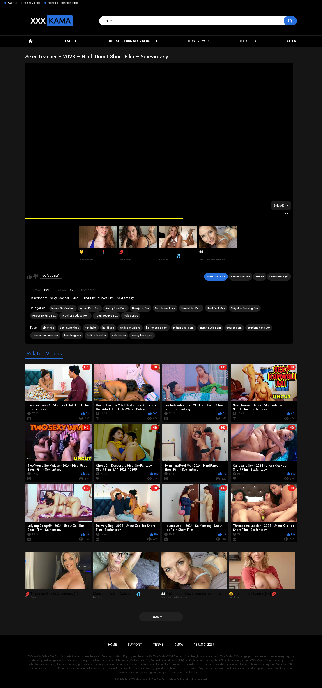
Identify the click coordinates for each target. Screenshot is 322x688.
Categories (248, 41)
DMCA (178, 644)
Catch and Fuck (165, 308)
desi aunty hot (69, 327)
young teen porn (142, 335)
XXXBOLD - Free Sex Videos (23, 2)
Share (259, 276)
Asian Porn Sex (90, 308)
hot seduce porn (157, 327)
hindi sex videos (130, 327)
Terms (158, 644)
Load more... (161, 617)
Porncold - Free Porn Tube (63, 2)
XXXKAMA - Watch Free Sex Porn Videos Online (156, 679)
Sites (291, 41)
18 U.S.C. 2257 (204, 644)
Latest (71, 41)
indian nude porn (210, 327)
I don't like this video (35, 276)
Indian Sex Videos (62, 308)
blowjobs (48, 327)
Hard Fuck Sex (216, 308)
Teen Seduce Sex (106, 315)
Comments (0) (278, 276)
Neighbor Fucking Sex (244, 308)
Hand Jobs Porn (191, 308)
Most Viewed (198, 41)
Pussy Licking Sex (44, 315)
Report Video (240, 276)
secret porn (234, 327)
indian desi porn (183, 327)
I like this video (29, 276)
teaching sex (72, 335)
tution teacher (96, 335)
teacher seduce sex (45, 335)
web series (119, 335)
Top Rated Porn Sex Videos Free (132, 41)
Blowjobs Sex (140, 308)
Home (30, 41)
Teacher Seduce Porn (75, 315)
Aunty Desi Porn (115, 308)
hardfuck (108, 327)
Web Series (130, 315)
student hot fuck (259, 327)
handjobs (91, 327)
